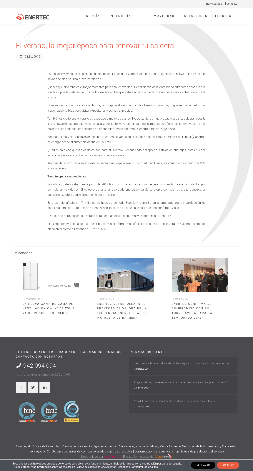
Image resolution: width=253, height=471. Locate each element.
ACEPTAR (228, 465)
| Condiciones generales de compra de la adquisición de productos (89, 451)
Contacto (231, 3)
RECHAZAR (203, 465)
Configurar (137, 467)
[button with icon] (21, 387)
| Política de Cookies (74, 446)
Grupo (159, 456)
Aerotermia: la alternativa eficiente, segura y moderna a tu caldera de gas (181, 363)
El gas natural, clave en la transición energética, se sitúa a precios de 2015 (182, 382)
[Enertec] (32, 16)
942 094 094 (39, 365)
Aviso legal (23, 446)
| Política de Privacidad (46, 446)
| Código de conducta (102, 446)
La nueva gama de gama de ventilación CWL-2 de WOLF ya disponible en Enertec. (49, 308)
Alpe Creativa (112, 456)
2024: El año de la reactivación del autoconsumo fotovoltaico (174, 401)
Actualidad (215, 3)
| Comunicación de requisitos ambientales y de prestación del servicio (178, 451)
